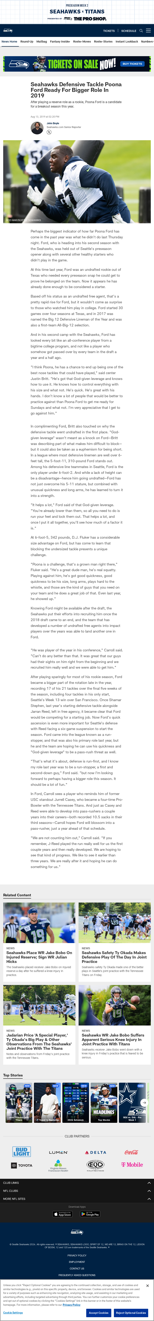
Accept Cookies (98, 1312)
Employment (77, 1261)
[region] (77, 1300)
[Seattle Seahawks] (77, 1233)
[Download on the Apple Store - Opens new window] (63, 1214)
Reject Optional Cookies (131, 1312)
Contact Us (77, 1268)
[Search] (141, 30)
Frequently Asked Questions (77, 1275)
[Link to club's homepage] (8, 29)
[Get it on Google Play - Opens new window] (90, 1216)
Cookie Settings (13, 1312)
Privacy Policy (77, 1255)
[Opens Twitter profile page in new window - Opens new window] (49, 132)
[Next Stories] (144, 1103)
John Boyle (53, 123)
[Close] (147, 1285)
